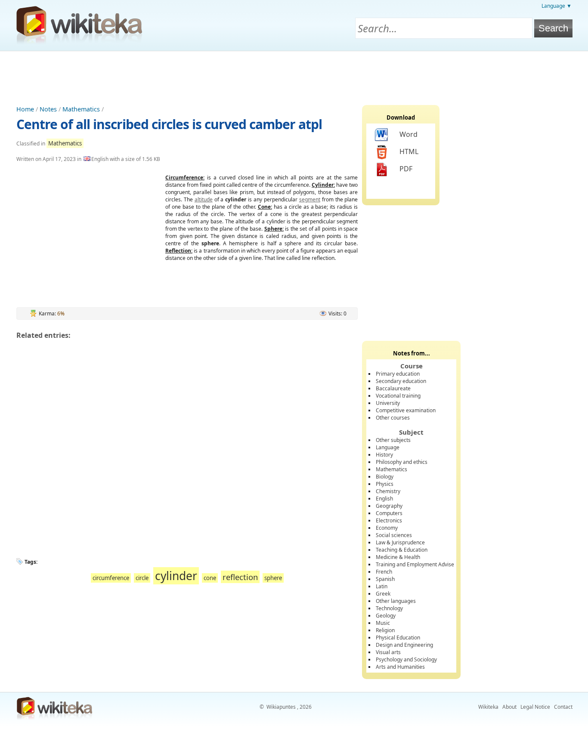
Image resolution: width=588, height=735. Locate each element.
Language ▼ (557, 5)
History (384, 454)
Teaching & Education (401, 549)
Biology (384, 476)
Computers (389, 513)
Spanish (385, 579)
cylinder (176, 576)
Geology (386, 615)
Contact (563, 706)
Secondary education (401, 381)
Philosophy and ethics (401, 462)
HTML (408, 151)
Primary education (398, 373)
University (388, 403)
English (384, 498)
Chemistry (388, 491)
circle (142, 578)
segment (309, 199)
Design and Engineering (404, 645)
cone (210, 578)
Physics (384, 484)
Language (387, 447)
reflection (240, 576)
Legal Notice (535, 706)
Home (25, 109)
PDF (405, 168)
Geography (389, 506)
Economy (387, 527)
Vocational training (398, 395)
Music (383, 623)
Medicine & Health (398, 557)
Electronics (389, 520)
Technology (389, 608)
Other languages (396, 601)
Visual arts (388, 652)
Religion (385, 630)
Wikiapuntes (281, 706)
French (384, 571)
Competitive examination (406, 410)
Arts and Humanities (400, 666)
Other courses (393, 417)
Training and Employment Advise (415, 564)
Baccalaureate (393, 388)
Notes (48, 109)
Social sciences (394, 535)
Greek (383, 593)
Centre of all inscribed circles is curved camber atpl (169, 124)
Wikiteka (488, 706)
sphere (273, 578)
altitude (204, 199)
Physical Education (398, 637)
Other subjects (393, 440)
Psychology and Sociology (406, 659)
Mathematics (81, 109)
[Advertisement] (294, 74)
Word (408, 134)
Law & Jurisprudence (400, 542)
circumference (111, 578)
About (509, 706)
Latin (381, 586)
